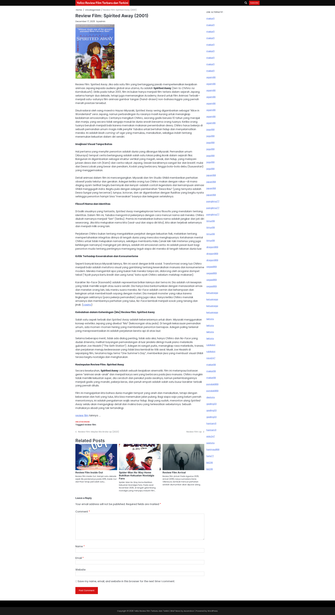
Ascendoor (189, 611)
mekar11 (210, 18)
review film (82, 415)
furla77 (210, 456)
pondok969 (212, 384)
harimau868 (212, 449)
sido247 (210, 436)
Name (80, 546)
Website (80, 569)
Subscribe (254, 3)
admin (102, 21)
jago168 (210, 129)
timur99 (210, 220)
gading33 (211, 403)
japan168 (211, 175)
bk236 (209, 462)
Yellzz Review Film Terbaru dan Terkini (102, 3)
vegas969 (211, 266)
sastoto (210, 442)
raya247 (210, 358)
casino (87, 305)
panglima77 (212, 201)
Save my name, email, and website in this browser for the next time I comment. (126, 581)
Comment (82, 511)
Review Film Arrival (174, 472)
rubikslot (210, 345)
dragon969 (212, 247)
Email (79, 558)
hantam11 (211, 423)
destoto (210, 397)
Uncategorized (82, 422)
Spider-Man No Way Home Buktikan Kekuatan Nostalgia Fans (136, 475)
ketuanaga (212, 292)
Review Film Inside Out (89, 472)
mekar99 (211, 364)
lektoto (210, 318)
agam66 (211, 77)
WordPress (213, 611)
